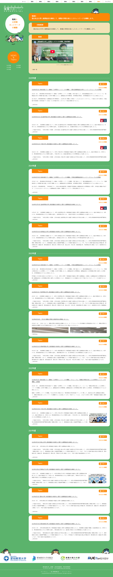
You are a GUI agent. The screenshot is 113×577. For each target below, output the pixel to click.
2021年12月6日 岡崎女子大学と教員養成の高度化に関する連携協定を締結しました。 (56, 469)
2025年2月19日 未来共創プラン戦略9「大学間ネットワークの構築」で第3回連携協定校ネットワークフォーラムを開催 (66, 177)
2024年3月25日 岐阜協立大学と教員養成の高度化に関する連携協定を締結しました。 (56, 231)
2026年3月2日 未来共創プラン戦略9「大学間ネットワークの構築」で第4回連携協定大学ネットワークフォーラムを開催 (66, 89)
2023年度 (9, 67)
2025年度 (9, 65)
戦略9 (98, 1)
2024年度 (18, 65)
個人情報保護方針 (55, 571)
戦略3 (48, 1)
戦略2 (40, 1)
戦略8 (90, 1)
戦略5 (65, 1)
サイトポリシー (44, 571)
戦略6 (73, 1)
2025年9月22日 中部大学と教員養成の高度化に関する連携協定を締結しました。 (55, 144)
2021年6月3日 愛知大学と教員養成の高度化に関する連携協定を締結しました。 (55, 496)
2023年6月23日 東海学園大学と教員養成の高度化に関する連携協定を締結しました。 (56, 346)
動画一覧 (35, 69)
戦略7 (82, 1)
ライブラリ (108, 1)
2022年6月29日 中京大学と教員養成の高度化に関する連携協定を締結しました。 (55, 409)
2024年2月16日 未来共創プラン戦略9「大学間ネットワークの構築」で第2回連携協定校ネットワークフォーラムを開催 (66, 265)
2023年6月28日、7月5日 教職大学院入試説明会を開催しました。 (50, 319)
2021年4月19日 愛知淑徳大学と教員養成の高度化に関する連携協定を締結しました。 (56, 524)
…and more (34, 104)
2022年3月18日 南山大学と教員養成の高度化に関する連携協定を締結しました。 (55, 442)
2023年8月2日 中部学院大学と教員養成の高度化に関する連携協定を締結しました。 (56, 292)
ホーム (24, 1)
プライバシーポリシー (67, 571)
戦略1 (32, 1)
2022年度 (18, 67)
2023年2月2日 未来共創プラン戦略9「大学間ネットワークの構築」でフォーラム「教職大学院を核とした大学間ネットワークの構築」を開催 (69, 381)
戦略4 (57, 1)
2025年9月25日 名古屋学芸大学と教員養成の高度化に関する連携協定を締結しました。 (57, 117)
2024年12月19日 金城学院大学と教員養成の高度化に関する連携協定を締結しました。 (56, 204)
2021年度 (9, 69)
